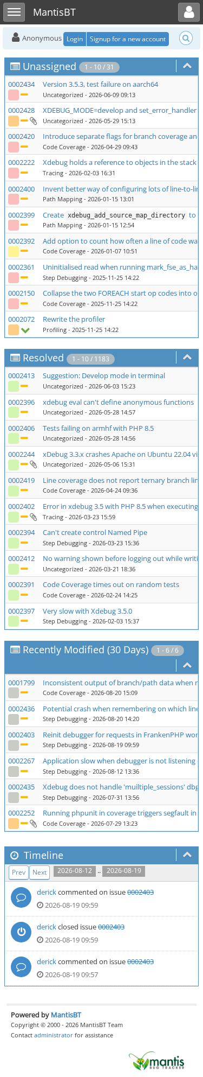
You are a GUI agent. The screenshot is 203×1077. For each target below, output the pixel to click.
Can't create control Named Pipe (95, 532)
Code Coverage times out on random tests (111, 584)
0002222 (21, 162)
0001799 (21, 682)
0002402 (21, 506)
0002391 (21, 584)
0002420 (21, 136)
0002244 (21, 454)
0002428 (21, 110)
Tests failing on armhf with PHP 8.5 (98, 428)
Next (39, 872)
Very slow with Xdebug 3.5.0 (87, 611)
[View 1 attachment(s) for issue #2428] (32, 120)
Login (75, 38)
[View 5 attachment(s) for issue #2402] (32, 516)
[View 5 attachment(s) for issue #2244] (32, 464)
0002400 (21, 189)
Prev (18, 872)
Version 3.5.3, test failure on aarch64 (100, 84)
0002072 (21, 319)
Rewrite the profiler (74, 319)
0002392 (21, 241)
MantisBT (66, 1014)
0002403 (21, 735)
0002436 (21, 708)
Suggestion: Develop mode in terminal (104, 375)
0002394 (21, 532)
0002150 (21, 293)
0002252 (21, 813)
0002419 (21, 480)
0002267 (21, 761)
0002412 (21, 558)
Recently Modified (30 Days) (85, 649)
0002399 (21, 215)
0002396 (21, 402)
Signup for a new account (128, 38)
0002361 (21, 267)
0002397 (21, 611)
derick (46, 892)
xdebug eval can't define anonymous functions (118, 402)
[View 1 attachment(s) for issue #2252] (32, 823)
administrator (53, 1035)
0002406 (21, 428)
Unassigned (49, 66)
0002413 (21, 375)
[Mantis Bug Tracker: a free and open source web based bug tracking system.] (156, 1060)
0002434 (21, 84)
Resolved (43, 357)
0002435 (21, 787)
